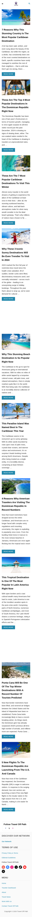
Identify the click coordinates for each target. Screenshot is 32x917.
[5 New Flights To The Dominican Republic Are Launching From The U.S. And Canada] (16, 751)
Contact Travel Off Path (10, 906)
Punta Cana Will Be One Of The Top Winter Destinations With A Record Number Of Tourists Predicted (15, 690)
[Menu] (2, 4)
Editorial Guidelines (9, 858)
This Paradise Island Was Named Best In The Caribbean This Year (15, 427)
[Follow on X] (9, 828)
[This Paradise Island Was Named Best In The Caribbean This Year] (16, 412)
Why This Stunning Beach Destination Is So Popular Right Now (16, 358)
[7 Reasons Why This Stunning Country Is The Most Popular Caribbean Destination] (16, 18)
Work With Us (7, 901)
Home (4, 883)
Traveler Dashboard (9, 888)
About (4, 892)
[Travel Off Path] (16, 4)
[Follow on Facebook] (5, 828)
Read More (9, 74)
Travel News (6, 897)
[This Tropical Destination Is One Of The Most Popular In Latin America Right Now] (16, 566)
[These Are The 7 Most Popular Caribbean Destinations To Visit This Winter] (16, 164)
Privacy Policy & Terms (10, 853)
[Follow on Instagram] (12, 828)
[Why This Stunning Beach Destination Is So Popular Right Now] (16, 342)
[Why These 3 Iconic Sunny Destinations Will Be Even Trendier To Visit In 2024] (16, 237)
